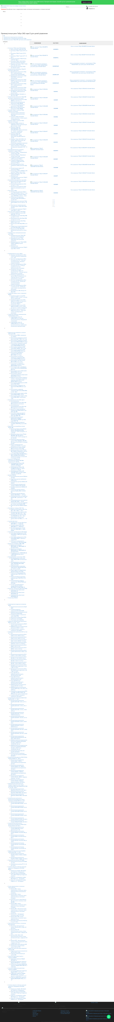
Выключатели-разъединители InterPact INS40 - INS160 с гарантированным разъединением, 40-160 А (18, 761)
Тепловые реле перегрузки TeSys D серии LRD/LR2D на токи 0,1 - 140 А (19, 195)
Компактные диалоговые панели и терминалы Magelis (15, 956)
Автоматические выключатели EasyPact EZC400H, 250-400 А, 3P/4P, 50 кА (19, 733)
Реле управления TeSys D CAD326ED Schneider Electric (83, 181)
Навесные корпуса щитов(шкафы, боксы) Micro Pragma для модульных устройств (19, 875)
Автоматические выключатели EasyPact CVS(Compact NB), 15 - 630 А (16, 851)
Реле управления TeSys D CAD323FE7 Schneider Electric (83, 147)
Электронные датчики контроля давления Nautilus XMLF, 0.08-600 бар (18, 491)
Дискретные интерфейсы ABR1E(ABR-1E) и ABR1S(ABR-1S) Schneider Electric (18, 546)
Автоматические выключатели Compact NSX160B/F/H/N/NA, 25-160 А (19, 807)
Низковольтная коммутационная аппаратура (13, 37)
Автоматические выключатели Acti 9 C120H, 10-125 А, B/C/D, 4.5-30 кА (18, 655)
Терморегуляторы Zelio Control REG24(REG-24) (17, 590)
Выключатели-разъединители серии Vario (17, 180)
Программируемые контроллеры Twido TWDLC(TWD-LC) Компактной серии (18, 559)
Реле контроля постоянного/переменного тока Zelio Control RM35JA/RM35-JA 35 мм (17, 364)
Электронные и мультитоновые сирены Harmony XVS (17, 946)
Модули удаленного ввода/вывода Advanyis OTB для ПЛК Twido (18, 570)
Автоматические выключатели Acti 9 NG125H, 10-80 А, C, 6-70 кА (18, 660)
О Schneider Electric (37, 1010)
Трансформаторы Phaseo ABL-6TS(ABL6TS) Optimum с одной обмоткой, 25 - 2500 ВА (17, 468)
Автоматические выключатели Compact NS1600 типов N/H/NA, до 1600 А (18, 848)
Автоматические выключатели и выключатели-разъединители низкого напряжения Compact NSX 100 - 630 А (16, 799)
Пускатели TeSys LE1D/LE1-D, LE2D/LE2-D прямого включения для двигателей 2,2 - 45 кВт (19, 124)
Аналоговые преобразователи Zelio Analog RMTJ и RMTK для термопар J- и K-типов (19, 534)
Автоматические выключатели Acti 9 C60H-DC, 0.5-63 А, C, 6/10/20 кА (18, 643)
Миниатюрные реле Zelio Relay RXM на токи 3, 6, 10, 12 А (19, 219)
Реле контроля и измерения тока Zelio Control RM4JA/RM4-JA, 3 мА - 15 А (18, 387)
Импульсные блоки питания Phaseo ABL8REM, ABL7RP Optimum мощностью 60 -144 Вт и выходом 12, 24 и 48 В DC (19, 436)
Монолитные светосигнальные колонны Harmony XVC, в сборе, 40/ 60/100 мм (18, 927)
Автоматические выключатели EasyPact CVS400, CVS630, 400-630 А (19, 858)
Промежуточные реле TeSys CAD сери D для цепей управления (17, 39)
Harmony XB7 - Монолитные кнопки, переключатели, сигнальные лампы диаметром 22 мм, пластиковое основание (19, 910)
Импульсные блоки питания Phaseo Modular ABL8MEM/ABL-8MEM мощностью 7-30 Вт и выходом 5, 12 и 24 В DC (19, 430)
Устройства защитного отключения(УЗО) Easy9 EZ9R (17, 610)
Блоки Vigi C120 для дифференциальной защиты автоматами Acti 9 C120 (17, 678)
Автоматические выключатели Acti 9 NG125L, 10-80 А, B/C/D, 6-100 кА (18, 662)
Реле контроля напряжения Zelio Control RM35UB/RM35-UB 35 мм (18, 350)
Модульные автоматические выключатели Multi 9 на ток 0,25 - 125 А (17, 622)
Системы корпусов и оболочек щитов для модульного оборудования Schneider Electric (17, 868)
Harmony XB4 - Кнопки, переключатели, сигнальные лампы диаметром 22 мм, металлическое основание (18, 890)
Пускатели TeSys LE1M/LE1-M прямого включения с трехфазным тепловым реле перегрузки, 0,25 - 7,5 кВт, (19, 146)
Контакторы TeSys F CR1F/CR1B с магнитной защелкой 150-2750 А (18, 62)
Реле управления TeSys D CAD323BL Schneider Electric (83, 113)
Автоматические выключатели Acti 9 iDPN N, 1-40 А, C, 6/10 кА (18, 648)
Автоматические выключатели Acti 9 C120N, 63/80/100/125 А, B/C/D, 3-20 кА (19, 652)
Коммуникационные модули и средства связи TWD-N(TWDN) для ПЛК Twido (18, 582)
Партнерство (35, 1013)
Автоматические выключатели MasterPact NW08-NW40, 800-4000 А (19, 792)
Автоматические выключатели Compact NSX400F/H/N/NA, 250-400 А (19, 818)
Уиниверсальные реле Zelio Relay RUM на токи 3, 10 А (18, 221)
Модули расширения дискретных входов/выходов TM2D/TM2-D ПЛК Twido (18, 574)
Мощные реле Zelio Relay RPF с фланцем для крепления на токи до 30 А (18, 230)
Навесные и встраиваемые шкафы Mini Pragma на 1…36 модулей (18, 878)
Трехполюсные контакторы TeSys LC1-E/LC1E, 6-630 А (18, 67)
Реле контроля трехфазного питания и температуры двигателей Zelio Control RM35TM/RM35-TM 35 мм (19, 344)
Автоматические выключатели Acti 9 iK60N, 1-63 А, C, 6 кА (18, 645)
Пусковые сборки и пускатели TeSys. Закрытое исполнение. (16, 121)
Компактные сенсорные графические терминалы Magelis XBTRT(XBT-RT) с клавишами (19, 965)
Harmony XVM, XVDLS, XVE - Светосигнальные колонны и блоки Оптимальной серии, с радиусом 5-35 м (19, 937)
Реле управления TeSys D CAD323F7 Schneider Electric (83, 130)
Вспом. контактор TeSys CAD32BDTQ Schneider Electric (83, 46)
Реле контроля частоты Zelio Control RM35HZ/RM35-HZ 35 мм (19, 371)
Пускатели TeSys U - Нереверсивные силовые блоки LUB (19, 153)
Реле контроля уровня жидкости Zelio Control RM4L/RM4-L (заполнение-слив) (19, 397)
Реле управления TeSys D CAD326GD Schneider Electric (83, 189)
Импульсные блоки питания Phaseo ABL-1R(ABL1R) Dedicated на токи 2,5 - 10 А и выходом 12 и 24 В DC (19, 451)
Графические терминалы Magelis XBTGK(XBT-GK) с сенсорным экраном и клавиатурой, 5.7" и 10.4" (18, 975)
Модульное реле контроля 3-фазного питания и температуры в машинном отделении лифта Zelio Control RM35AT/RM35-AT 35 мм (19, 379)
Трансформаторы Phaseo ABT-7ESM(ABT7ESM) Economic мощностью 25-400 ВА (17, 464)
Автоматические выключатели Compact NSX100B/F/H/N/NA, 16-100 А (19, 803)
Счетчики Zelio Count (12, 521)
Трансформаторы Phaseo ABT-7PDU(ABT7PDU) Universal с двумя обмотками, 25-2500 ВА (18, 472)
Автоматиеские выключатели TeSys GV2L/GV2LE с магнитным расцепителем (18, 77)
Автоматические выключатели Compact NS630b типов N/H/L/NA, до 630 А (19, 832)
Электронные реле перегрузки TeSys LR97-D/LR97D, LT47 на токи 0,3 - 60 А (19, 202)
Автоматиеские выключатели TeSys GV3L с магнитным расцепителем (18, 88)
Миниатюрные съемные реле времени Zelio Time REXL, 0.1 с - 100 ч (19, 519)
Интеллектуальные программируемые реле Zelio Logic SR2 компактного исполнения (18, 402)
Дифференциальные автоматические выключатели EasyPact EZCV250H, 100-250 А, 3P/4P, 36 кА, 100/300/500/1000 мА (19, 747)
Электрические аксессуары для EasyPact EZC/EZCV (17, 751)
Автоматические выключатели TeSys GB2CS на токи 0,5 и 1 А (19, 100)
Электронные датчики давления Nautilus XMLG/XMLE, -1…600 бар (18, 494)
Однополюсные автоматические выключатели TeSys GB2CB (18, 102)
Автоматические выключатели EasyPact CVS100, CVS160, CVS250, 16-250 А (19, 855)
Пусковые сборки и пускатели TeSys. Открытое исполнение (16, 110)
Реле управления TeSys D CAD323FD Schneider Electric (83, 139)
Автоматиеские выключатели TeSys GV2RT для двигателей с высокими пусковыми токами (18, 81)
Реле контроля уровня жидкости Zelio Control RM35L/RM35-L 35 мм (19, 394)
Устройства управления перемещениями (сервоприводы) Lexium (17, 315)
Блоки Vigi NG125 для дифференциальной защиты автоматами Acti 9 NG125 (17, 682)
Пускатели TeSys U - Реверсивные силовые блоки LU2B (18, 155)
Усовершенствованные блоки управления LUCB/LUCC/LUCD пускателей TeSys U (17, 161)
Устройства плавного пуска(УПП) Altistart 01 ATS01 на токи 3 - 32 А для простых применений (19, 297)
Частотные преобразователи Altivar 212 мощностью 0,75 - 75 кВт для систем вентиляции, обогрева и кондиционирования (18, 260)
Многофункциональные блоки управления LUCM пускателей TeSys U (19, 165)
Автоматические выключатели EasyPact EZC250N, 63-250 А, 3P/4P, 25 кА (19, 721)
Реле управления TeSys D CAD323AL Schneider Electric (83, 88)
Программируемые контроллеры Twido (16, 556)
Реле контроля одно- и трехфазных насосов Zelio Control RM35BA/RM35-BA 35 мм (19, 368)
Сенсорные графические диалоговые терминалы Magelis (16, 968)
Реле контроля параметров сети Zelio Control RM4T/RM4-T (19, 383)
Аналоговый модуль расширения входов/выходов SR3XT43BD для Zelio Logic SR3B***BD (18, 414)
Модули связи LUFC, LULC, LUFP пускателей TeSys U (18, 174)
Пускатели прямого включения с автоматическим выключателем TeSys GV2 (18, 114)
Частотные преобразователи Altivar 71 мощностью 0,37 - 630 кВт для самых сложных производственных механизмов (18, 287)
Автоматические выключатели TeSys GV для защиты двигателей (17, 69)
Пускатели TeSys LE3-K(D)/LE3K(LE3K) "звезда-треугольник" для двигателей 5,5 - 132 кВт (18, 135)
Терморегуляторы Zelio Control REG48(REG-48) (17, 593)
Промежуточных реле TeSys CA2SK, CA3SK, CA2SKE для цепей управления (19, 243)
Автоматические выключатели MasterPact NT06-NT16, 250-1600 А (18, 789)
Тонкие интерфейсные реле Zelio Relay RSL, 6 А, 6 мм (18, 213)
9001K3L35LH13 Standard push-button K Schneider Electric (98, 1018)
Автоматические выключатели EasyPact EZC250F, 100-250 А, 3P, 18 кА (19, 718)
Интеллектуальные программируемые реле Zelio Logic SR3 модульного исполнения (18, 406)
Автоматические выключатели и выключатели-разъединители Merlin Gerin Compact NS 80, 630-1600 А (17, 824)
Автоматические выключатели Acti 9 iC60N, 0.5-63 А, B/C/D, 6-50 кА (18, 635)
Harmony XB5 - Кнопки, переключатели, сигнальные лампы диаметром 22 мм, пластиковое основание (18, 896)
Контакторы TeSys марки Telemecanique (17, 48)
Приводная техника (65, 1010)
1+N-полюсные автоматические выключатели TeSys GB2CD (18, 105)
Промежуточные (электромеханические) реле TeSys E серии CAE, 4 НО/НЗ (19, 177)
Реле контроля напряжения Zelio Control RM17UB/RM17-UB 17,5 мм (18, 347)
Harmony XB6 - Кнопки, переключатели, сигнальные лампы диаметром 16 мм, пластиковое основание (18, 905)
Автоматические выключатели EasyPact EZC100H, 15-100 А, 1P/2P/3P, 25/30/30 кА (17, 714)
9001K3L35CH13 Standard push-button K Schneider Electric (98, 1013)
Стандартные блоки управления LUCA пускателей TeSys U (18, 158)
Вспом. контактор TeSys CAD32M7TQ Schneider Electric (83, 54)
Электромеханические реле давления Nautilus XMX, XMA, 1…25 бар (19, 500)
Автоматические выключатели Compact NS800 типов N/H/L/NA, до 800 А (18, 836)
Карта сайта (35, 1014)
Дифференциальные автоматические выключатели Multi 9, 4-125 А (19, 627)
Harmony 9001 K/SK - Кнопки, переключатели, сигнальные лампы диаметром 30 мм (18, 918)
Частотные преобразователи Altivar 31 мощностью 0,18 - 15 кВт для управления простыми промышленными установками (18, 266)
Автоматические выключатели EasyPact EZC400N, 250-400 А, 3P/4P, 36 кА (19, 729)
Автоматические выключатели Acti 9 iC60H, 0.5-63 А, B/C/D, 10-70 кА (18, 637)
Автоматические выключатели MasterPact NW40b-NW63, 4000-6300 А (19, 795)
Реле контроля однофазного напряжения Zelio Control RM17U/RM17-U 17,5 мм (17, 354)
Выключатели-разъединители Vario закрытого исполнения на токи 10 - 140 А (18, 188)
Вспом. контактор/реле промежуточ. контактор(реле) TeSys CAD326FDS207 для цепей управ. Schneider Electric (83, 63)
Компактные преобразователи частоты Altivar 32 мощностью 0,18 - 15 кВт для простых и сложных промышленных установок (19, 276)
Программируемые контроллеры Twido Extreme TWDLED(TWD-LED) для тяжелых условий (18, 567)
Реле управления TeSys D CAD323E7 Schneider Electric (83, 122)
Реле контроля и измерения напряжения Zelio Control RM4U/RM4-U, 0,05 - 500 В (19, 391)
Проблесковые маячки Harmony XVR (19, 944)
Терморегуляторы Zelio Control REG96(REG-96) (17, 595)
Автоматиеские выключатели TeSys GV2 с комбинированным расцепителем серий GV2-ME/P (18, 73)
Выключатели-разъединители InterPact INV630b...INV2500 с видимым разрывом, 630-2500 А (18, 781)
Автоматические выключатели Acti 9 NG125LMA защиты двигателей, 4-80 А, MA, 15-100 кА (19, 670)
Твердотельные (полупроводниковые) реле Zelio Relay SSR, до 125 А (19, 226)
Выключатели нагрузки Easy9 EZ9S (18, 617)
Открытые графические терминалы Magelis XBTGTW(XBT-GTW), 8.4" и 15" (18, 979)
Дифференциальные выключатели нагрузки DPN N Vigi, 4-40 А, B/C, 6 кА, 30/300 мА (19, 689)
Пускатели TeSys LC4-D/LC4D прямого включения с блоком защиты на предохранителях (19, 118)
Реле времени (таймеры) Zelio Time (16, 508)
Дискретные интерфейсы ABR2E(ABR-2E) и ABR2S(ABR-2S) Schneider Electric (18, 550)
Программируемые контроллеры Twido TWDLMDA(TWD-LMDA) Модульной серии (18, 563)
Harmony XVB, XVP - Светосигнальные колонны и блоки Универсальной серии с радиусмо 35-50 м (19, 931)
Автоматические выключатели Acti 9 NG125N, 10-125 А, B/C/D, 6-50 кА (18, 657)
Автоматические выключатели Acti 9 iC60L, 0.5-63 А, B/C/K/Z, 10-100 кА (18, 640)
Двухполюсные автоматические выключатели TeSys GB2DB (18, 108)
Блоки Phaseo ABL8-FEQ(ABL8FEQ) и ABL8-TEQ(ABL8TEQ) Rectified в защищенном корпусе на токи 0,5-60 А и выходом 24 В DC (19, 456)
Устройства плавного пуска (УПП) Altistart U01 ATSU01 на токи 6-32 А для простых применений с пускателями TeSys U (18, 301)
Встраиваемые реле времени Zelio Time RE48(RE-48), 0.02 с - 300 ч (18, 515)
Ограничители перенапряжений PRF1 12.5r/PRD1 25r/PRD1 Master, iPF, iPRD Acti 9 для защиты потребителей (19, 692)
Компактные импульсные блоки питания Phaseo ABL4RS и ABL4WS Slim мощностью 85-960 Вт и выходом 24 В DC (19, 441)
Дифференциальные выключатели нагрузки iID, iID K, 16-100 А (18, 685)
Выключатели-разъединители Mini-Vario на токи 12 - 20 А (18, 182)
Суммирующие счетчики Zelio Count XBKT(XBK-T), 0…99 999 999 (19, 523)
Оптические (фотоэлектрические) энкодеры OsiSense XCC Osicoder (18, 485)
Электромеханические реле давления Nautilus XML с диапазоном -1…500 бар (19, 497)
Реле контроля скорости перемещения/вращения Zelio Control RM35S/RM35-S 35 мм (19, 375)
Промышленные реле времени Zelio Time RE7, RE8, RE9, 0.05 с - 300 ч (19, 512)
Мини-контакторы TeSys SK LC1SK (18, 49)
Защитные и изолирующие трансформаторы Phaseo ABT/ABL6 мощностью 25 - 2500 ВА (16, 460)
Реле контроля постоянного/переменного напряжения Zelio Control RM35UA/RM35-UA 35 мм (18, 358)
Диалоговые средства (65, 1012)
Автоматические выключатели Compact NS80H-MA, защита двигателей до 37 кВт (17, 828)
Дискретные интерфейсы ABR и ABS (16, 543)
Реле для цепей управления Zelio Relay (16, 211)
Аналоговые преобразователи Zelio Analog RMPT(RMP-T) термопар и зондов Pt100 (18, 538)
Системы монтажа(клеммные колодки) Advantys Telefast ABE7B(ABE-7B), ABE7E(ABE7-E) (18, 586)
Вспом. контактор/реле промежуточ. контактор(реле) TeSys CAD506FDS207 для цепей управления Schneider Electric (83, 80)
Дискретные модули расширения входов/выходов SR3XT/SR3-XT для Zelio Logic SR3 (18, 410)
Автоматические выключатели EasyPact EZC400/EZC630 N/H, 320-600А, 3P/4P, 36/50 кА (18, 737)
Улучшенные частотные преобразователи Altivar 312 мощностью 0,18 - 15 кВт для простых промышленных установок (19, 271)
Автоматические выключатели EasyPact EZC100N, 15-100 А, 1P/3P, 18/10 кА (19, 710)
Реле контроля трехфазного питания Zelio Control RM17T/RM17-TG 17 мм (19, 338)
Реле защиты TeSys (12, 190)
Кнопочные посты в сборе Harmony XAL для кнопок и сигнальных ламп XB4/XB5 (18, 901)
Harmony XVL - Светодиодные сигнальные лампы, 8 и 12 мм (17, 914)
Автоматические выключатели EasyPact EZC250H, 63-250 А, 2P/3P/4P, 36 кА (17, 725)
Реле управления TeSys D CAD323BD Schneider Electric (83, 105)
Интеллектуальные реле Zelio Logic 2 (16, 399)
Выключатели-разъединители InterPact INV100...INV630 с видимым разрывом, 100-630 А (19, 777)
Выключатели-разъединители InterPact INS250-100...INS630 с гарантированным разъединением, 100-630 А (18, 767)
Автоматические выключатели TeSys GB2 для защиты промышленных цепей (17, 97)
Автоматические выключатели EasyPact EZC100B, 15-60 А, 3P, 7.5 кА (18, 702)
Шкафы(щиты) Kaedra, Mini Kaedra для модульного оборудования (18, 871)
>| (54, 206)
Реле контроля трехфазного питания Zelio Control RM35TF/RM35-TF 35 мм (19, 341)
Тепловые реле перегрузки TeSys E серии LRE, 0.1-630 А (18, 209)
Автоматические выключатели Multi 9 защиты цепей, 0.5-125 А (19, 624)
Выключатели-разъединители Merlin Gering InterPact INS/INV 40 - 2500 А (17, 757)
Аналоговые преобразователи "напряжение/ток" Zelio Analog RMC (18, 541)
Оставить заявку (94, 1002)
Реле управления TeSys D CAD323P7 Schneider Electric (83, 173)
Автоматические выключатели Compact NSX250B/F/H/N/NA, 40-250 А (19, 815)
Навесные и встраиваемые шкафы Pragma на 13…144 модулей (18, 880)
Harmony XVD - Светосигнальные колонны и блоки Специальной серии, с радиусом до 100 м (19, 942)
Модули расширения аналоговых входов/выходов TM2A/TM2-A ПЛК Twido (18, 578)
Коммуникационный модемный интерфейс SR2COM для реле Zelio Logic (18, 424)
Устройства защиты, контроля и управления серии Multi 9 (18, 629)
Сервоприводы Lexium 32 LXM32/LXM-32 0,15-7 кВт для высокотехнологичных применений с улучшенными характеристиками (19, 324)
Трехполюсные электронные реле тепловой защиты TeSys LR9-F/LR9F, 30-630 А (19, 206)
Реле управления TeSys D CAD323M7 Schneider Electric (83, 156)
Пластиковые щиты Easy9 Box (17, 620)
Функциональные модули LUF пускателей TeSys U (17, 168)
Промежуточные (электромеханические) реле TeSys (15, 38)
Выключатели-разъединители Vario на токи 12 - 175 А (18, 184)
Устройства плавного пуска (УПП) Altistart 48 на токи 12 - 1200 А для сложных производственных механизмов (18, 311)
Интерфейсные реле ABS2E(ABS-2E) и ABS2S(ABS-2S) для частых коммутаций (19, 554)
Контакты (35, 1012)
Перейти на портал (87, 2)
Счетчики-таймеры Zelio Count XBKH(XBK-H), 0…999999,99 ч (17, 525)
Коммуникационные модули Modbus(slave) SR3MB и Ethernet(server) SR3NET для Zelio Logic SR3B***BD (18, 419)
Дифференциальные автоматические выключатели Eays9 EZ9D (19, 612)
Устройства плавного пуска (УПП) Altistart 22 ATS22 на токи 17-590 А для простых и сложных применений (19, 306)
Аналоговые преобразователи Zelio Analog (17, 531)
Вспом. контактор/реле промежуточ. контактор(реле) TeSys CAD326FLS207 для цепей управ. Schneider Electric (83, 72)
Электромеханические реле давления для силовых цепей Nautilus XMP (19, 503)
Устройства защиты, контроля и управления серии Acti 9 (18, 695)
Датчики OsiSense (12, 475)
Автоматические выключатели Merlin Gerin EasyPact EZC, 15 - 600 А (17, 698)
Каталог (34, 1016)
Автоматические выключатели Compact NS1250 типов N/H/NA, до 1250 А (18, 844)
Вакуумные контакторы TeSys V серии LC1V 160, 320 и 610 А (19, 64)
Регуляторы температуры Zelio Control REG (17, 588)
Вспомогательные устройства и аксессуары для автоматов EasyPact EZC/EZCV (19, 754)
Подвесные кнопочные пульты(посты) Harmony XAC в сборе (19, 951)
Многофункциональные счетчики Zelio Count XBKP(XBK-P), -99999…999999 (18, 529)
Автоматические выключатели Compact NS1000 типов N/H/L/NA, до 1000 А (19, 840)
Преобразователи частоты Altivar (15, 253)
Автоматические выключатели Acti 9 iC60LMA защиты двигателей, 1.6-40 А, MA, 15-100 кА (19, 666)
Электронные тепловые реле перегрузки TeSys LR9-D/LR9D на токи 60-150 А (18, 198)
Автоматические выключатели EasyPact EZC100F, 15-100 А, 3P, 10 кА (18, 706)
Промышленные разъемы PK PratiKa (16, 860)
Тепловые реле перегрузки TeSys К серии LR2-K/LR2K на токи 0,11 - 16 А (19, 192)
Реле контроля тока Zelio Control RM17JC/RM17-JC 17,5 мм (18, 361)
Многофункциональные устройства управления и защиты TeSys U (15, 150)
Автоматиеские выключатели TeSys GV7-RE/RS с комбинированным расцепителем (18, 91)
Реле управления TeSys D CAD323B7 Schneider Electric (83, 97)
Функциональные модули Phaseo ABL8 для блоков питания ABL (18, 448)
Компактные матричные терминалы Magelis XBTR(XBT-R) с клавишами (18, 962)
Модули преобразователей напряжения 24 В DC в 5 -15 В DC (18, 445)
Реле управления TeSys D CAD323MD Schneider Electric (83, 164)
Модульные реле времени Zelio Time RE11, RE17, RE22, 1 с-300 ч (19, 510)
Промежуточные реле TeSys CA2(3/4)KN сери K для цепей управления (17, 239)
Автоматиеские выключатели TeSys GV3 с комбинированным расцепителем (18, 85)
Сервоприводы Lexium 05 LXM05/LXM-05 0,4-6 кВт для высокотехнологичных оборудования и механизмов (19, 319)
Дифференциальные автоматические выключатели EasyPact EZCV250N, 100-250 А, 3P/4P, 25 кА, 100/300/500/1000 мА (19, 742)
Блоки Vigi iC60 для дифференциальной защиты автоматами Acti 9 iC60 (17, 674)
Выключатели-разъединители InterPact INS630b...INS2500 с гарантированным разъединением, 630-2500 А (18, 772)
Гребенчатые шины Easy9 (16, 618)
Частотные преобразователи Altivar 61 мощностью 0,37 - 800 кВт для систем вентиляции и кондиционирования (18, 282)
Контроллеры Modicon (13, 597)
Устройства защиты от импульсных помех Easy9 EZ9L (18, 615)
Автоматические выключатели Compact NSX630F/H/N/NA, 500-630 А (19, 821)
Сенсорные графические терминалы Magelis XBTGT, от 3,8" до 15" (19, 971)
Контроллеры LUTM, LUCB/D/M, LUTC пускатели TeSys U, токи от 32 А (19, 171)
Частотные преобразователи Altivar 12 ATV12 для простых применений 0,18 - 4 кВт (18, 256)
